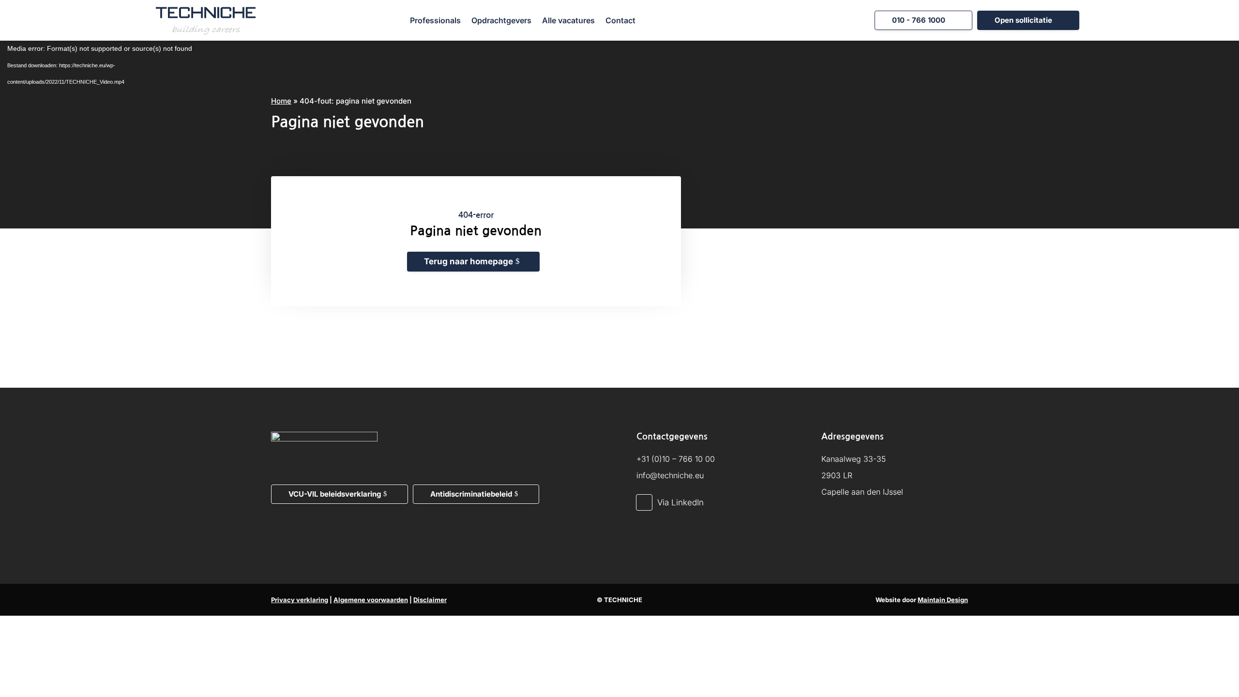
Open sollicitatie (1023, 20)
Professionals (435, 20)
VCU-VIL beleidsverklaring (334, 494)
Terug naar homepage (468, 261)
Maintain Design (943, 600)
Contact (620, 20)
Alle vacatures (568, 20)
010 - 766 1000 (918, 20)
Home (281, 101)
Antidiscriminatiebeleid (471, 494)
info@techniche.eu (670, 475)
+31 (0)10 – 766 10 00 (675, 459)
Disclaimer (430, 600)
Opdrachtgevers (501, 20)
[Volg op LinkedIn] (644, 502)
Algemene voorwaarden (370, 600)
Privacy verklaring (299, 600)
